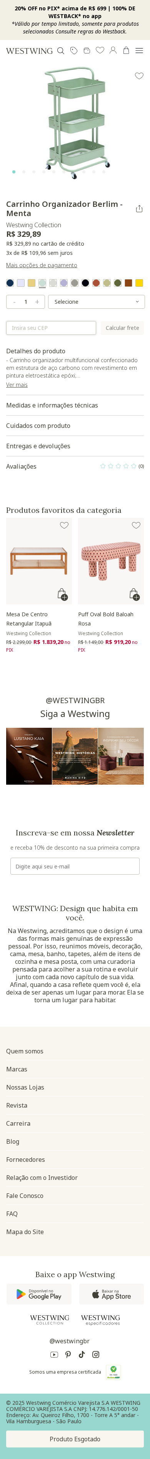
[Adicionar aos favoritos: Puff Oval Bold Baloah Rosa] (136, 525)
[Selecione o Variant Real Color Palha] (31, 283)
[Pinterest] (68, 1356)
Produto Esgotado (75, 1439)
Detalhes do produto (73, 371)
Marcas (16, 1069)
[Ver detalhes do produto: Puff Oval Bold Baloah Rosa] (111, 561)
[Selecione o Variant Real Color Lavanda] (21, 283)
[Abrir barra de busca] (60, 50)
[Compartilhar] (139, 208)
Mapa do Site (25, 1232)
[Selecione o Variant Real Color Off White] (53, 283)
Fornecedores (25, 1159)
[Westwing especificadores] (100, 1320)
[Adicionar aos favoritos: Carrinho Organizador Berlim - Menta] (139, 76)
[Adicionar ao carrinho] (63, 594)
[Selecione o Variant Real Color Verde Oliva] (118, 283)
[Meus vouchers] (73, 50)
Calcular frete (122, 327)
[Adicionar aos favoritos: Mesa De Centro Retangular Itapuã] (64, 525)
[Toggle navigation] (139, 50)
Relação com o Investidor (42, 1177)
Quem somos (24, 1051)
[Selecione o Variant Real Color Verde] (107, 283)
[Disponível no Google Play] (39, 1294)
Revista (16, 1105)
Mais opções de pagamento (41, 265)
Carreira (18, 1123)
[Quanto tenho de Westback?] (87, 50)
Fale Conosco (24, 1195)
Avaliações (75, 468)
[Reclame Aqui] (113, 1372)
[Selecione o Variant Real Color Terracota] (96, 283)
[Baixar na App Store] (111, 1294)
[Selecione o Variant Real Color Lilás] (64, 283)
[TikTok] (82, 1356)
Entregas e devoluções (38, 446)
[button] (100, 51)
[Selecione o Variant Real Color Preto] (85, 283)
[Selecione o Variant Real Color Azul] (10, 283)
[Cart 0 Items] (126, 50)
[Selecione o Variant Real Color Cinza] (74, 283)
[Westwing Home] (29, 51)
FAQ (12, 1213)
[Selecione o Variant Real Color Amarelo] (139, 283)
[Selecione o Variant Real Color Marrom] (128, 283)
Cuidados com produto (38, 425)
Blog (12, 1141)
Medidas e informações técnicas (52, 405)
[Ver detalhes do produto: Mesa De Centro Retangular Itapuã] (39, 561)
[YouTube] (54, 1356)
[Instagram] (95, 1356)
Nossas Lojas (25, 1087)
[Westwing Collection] (49, 1319)
